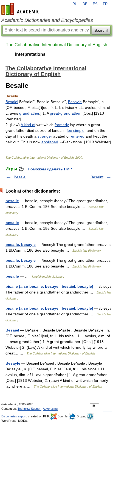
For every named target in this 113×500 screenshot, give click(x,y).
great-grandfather (65, 113)
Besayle (75, 102)
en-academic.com (21, 9)
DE (85, 4)
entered (77, 136)
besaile (12, 201)
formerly (62, 125)
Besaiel (11, 102)
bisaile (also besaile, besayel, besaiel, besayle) (49, 286)
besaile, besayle (20, 244)
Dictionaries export (13, 416)
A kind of (28, 125)
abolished (49, 142)
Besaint (97, 177)
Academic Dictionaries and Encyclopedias (47, 20)
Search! (101, 30)
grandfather (29, 113)
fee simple (75, 130)
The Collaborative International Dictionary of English (56, 44)
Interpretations (30, 54)
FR (105, 4)
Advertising (50, 408)
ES (95, 4)
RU (74, 4)
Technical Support (29, 408)
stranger (45, 136)
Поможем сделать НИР (50, 169)
